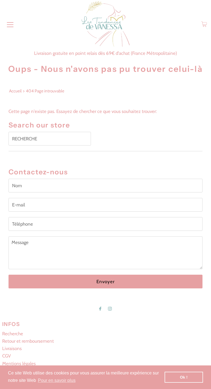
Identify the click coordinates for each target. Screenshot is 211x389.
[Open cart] (204, 24)
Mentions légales (19, 363)
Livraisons (12, 348)
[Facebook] (100, 308)
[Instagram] (110, 308)
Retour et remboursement (28, 341)
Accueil (15, 90)
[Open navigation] (10, 24)
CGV (6, 356)
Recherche (12, 333)
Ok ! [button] (184, 377)
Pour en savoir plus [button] (57, 380)
